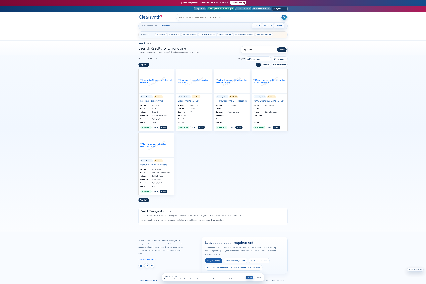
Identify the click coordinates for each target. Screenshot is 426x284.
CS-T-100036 (269, 105)
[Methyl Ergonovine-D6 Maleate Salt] (232, 81)
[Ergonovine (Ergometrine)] (156, 81)
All (258, 65)
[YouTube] (146, 265)
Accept (249, 277)
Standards (165, 26)
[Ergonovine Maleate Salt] (194, 81)
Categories (142, 43)
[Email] (152, 265)
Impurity (155, 112)
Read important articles (147, 260)
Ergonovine (156, 179)
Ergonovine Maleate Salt (188, 100)
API (191, 112)
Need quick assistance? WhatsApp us (221, 9)
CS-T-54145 (194, 105)
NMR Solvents (174, 35)
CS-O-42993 (156, 169)
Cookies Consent (268, 280)
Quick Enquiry (215, 260)
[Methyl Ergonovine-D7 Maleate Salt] (269, 81)
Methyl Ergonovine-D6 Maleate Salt (231, 100)
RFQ (164, 127)
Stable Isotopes (233, 112)
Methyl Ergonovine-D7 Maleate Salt (268, 100)
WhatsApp (147, 127)
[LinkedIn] (140, 265)
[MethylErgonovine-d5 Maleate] (156, 145)
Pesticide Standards (189, 35)
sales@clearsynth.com (262, 9)
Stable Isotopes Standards (244, 35)
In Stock (266, 65)
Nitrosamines (161, 35)
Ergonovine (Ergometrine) (151, 100)
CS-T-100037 (232, 105)
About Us (268, 26)
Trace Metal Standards (264, 35)
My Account (200, 9)
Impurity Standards (225, 35)
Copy (156, 127)
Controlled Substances (207, 35)
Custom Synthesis (279, 65)
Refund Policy (282, 280)
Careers (279, 26)
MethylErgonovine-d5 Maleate (153, 164)
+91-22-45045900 (244, 9)
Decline (258, 277)
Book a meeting (239, 3)
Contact (256, 26)
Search (282, 50)
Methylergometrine (159, 115)
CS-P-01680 (156, 105)
